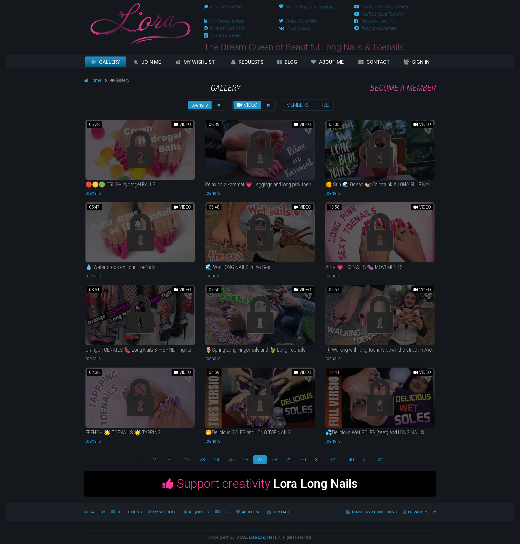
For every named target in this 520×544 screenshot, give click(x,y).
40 (351, 460)
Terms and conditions (374, 512)
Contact (378, 62)
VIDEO (250, 105)
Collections (129, 512)
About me (331, 62)
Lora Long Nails (262, 537)
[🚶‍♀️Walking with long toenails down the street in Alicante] (380, 315)
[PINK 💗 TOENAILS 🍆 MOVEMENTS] (380, 232)
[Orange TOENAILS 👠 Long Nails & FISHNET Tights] (140, 315)
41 (365, 460)
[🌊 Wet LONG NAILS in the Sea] (259, 232)
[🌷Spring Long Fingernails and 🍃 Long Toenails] (259, 315)
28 (274, 460)
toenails (199, 105)
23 (202, 460)
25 (231, 460)
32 (332, 460)
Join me (151, 62)
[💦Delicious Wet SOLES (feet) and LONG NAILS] (380, 398)
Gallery (109, 62)
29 (289, 460)
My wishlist (199, 62)
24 (216, 460)
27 (260, 460)
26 (245, 460)
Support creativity (266, 484)
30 (303, 460)
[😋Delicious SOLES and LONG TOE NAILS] (259, 398)
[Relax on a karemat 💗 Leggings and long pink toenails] (259, 150)
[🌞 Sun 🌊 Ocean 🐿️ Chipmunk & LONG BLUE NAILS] (380, 150)
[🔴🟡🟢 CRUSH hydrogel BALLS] (140, 150)
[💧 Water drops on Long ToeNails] (140, 232)
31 (317, 460)
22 (187, 460)
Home (95, 80)
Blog (291, 62)
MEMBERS (297, 105)
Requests (251, 62)
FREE (323, 105)
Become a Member (403, 88)
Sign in (420, 62)
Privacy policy (422, 512)
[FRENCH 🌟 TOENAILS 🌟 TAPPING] (140, 398)
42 (380, 460)
